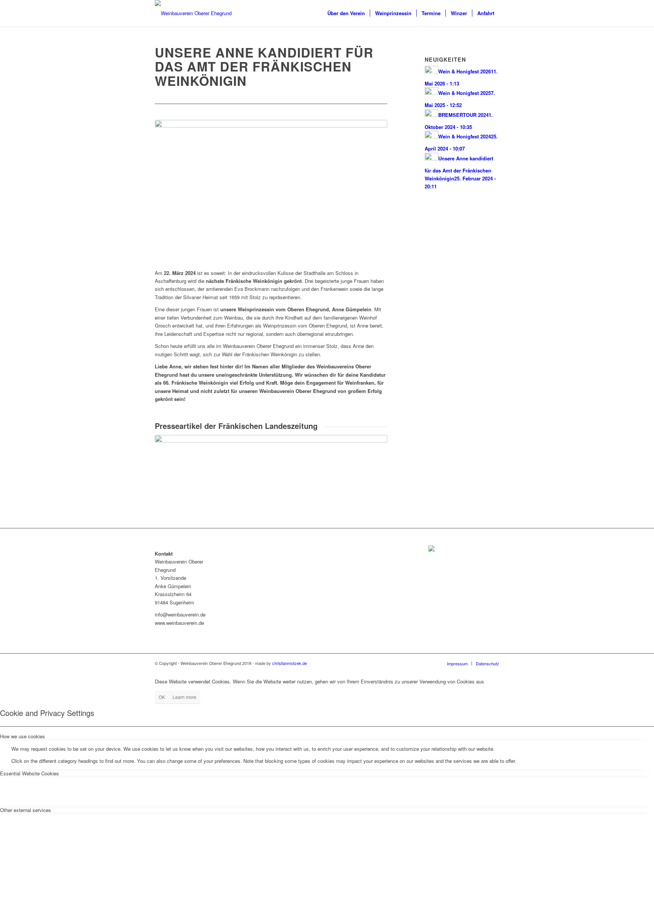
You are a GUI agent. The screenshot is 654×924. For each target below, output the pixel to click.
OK (162, 697)
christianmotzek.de (289, 663)
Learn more (184, 697)
